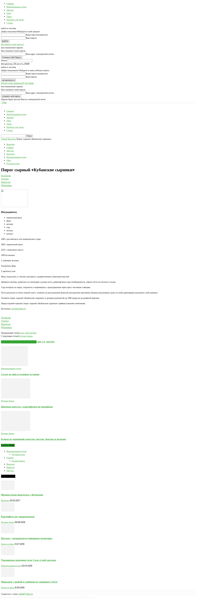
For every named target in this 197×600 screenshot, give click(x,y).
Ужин (9, 16)
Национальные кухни (16, 7)
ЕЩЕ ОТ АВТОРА (45, 341)
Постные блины (25, 336)
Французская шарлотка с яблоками (22, 495)
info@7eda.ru (26, 594)
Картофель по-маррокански (17, 516)
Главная (10, 3)
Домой (4, 139)
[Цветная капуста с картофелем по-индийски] (15, 397)
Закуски (10, 151)
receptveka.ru (18, 309)
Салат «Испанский (27, 333)
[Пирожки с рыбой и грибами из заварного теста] (7, 576)
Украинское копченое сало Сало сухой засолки (28, 560)
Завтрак (10, 10)
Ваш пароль (31, 38)
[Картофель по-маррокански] (7, 511)
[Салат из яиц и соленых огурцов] (14, 365)
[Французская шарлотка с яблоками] (7, 489)
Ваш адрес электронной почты (40, 54)
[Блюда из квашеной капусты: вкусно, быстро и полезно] (15, 430)
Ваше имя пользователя (36, 34)
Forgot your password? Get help (17, 83)
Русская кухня (12, 163)
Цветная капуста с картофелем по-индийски (27, 406)
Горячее (10, 147)
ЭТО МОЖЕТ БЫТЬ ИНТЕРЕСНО (18, 341)
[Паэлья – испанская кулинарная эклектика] (7, 532)
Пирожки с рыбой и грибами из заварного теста (29, 582)
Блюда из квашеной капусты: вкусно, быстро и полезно (33, 439)
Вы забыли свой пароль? (12, 44)
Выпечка (12, 139)
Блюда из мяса (7, 544)
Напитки (10, 154)
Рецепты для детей (15, 19)
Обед (8, 13)
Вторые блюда (7, 401)
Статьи (9, 23)
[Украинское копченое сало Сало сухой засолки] (7, 554)
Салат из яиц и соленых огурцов (20, 374)
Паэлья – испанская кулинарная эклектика (26, 538)
